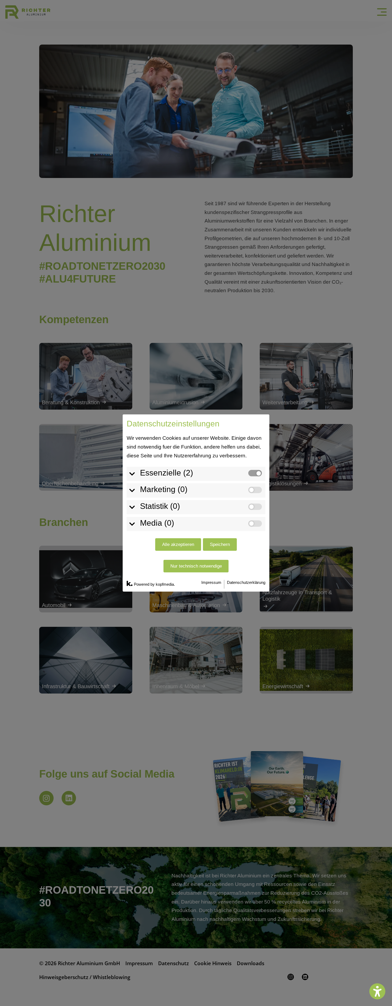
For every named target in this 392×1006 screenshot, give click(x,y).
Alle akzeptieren (178, 544)
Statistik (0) (160, 506)
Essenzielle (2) (166, 472)
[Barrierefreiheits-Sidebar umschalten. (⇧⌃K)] (377, 991)
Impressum (211, 582)
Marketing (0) (163, 489)
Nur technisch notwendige (196, 566)
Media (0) (157, 522)
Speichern (220, 544)
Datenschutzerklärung (246, 582)
